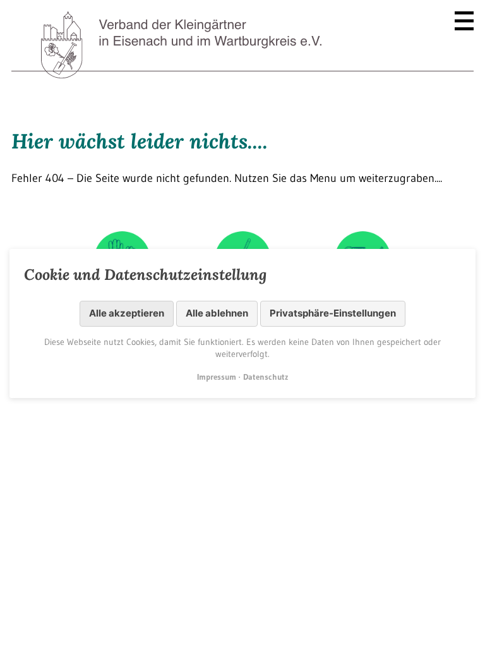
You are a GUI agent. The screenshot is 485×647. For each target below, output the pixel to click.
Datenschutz (265, 377)
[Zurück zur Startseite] (182, 47)
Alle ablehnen (217, 313)
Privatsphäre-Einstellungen (333, 313)
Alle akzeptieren (126, 313)
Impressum (216, 377)
